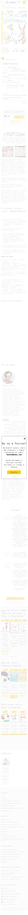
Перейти (14, 472)
